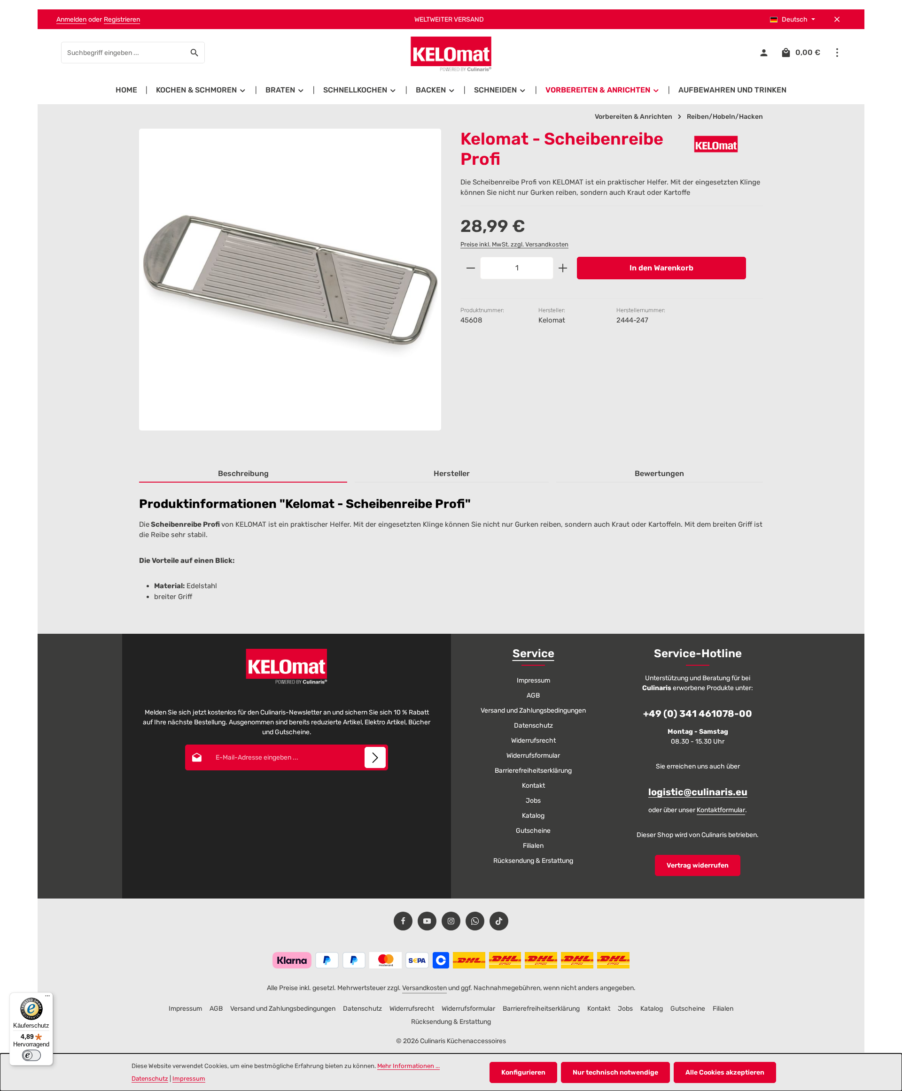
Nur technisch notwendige (615, 1072)
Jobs (533, 801)
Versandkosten (424, 988)
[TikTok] (499, 921)
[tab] (243, 474)
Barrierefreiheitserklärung (533, 771)
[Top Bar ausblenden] (837, 19)
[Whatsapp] (475, 921)
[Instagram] (451, 921)
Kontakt (533, 786)
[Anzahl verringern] (470, 268)
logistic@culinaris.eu (697, 792)
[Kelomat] (716, 144)
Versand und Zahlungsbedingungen (533, 711)
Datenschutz (533, 726)
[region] (290, 288)
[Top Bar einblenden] (837, 52)
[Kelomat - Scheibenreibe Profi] (290, 279)
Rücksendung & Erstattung (533, 861)
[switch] (31, 1055)
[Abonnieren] (375, 757)
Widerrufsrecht (533, 741)
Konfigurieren (523, 1072)
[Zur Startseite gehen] (450, 53)
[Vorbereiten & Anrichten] (602, 90)
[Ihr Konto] (763, 52)
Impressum (533, 680)
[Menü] (47, 998)
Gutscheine (533, 831)
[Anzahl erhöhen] (563, 268)
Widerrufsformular (533, 756)
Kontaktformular (721, 810)
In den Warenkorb (661, 267)
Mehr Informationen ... (408, 1065)
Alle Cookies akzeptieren (724, 1072)
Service (533, 653)
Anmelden (71, 19)
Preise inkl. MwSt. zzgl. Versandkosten (514, 243)
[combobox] (123, 52)
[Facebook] (403, 921)
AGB (533, 695)
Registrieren (122, 19)
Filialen (533, 846)
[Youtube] (427, 921)
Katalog (533, 816)
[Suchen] (195, 52)
